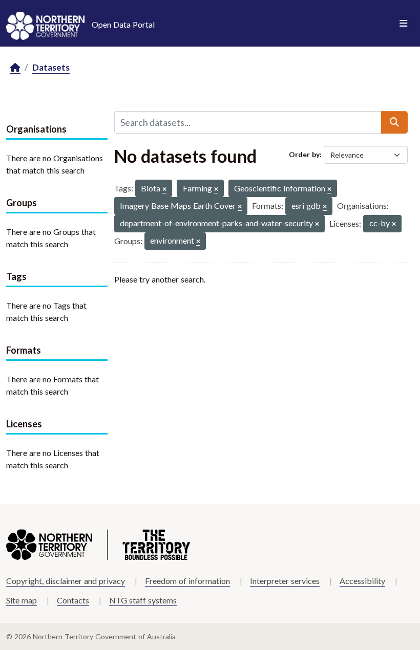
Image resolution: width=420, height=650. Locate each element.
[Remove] (164, 189)
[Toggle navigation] (403, 23)
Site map (21, 600)
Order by (304, 154)
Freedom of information (187, 581)
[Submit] (394, 122)
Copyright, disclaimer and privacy (65, 581)
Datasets (51, 67)
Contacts (73, 600)
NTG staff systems (143, 600)
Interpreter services (285, 581)
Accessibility (362, 581)
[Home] (15, 68)
